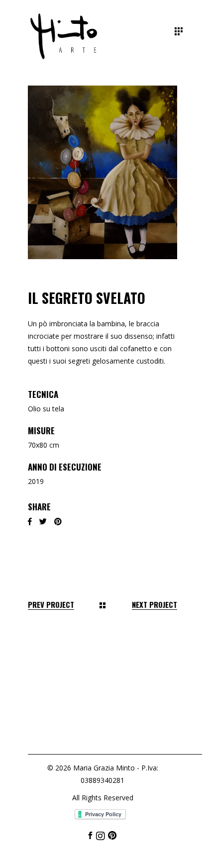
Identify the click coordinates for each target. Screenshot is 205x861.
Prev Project (51, 604)
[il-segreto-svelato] (102, 172)
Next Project (154, 604)
